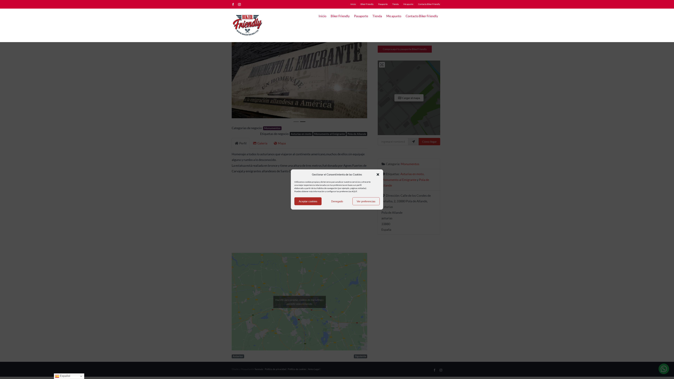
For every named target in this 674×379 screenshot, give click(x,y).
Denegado (337, 201)
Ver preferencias (366, 201)
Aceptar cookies (308, 201)
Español (64, 375)
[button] (378, 174)
